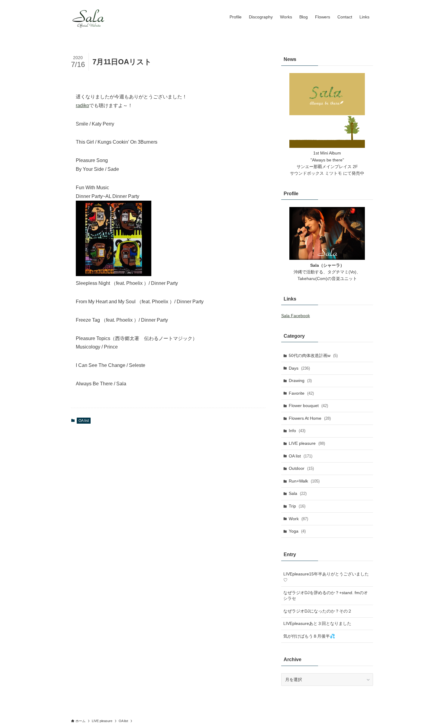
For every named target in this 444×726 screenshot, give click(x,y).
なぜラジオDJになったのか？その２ (317, 611)
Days (299, 368)
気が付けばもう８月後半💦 (309, 636)
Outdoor (301, 468)
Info (297, 430)
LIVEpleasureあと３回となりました (317, 623)
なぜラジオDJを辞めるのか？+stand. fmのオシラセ (325, 595)
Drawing (300, 380)
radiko (82, 105)
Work (298, 518)
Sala (298, 493)
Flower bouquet (308, 405)
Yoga (297, 531)
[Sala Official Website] (89, 17)
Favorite (301, 393)
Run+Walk (304, 481)
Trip (297, 506)
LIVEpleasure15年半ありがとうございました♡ (326, 577)
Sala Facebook (295, 315)
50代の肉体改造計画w (313, 355)
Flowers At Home (310, 418)
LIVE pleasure (307, 443)
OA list (84, 421)
